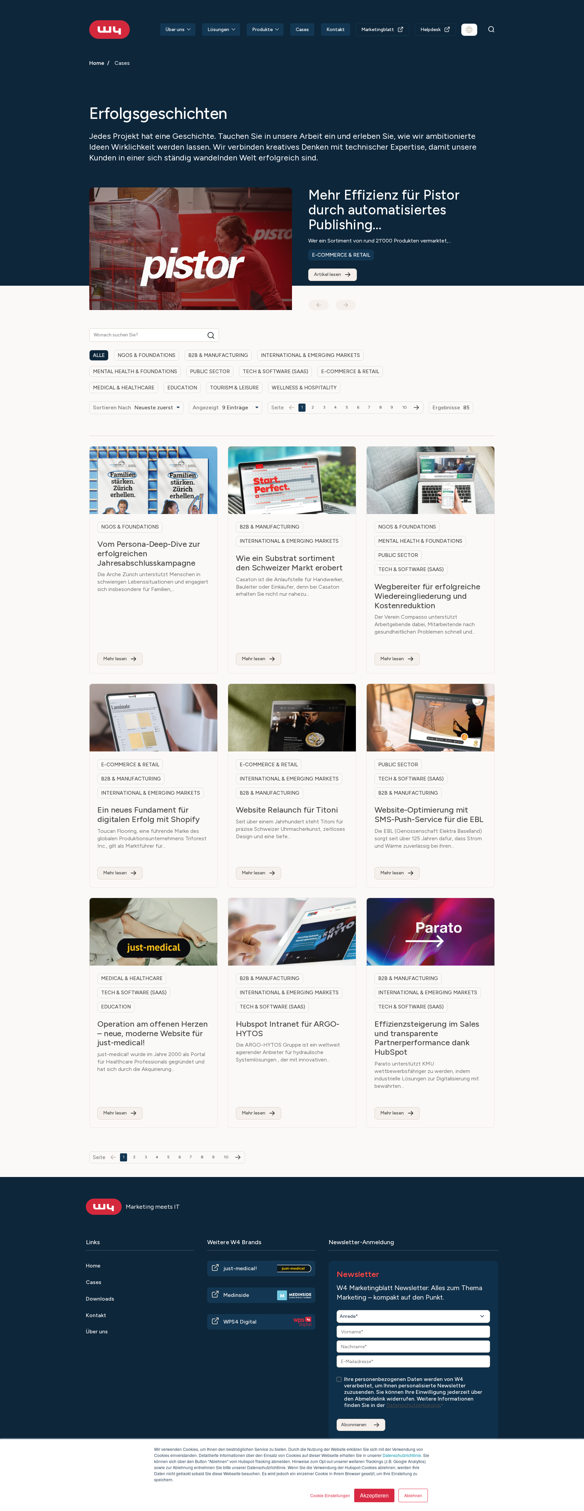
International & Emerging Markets (310, 355)
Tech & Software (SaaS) (275, 371)
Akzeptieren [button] (374, 1495)
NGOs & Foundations (146, 355)
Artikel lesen (327, 274)
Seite (277, 407)
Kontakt (335, 29)
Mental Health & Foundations (135, 371)
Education (182, 388)
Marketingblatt (377, 29)
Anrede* (349, 1316)
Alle (99, 355)
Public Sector (210, 371)
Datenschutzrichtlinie (402, 1455)
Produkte (262, 29)
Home (96, 63)
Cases (302, 29)
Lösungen (218, 29)
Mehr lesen (115, 659)
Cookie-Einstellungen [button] (330, 1495)
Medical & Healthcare (123, 388)
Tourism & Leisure (234, 388)
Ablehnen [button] (413, 1495)
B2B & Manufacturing (218, 355)
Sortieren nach (112, 407)
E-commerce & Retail (341, 255)
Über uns (175, 29)
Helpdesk (430, 29)
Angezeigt (206, 407)
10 (404, 407)
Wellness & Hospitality (304, 388)
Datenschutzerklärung (413, 1405)
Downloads (100, 1299)
